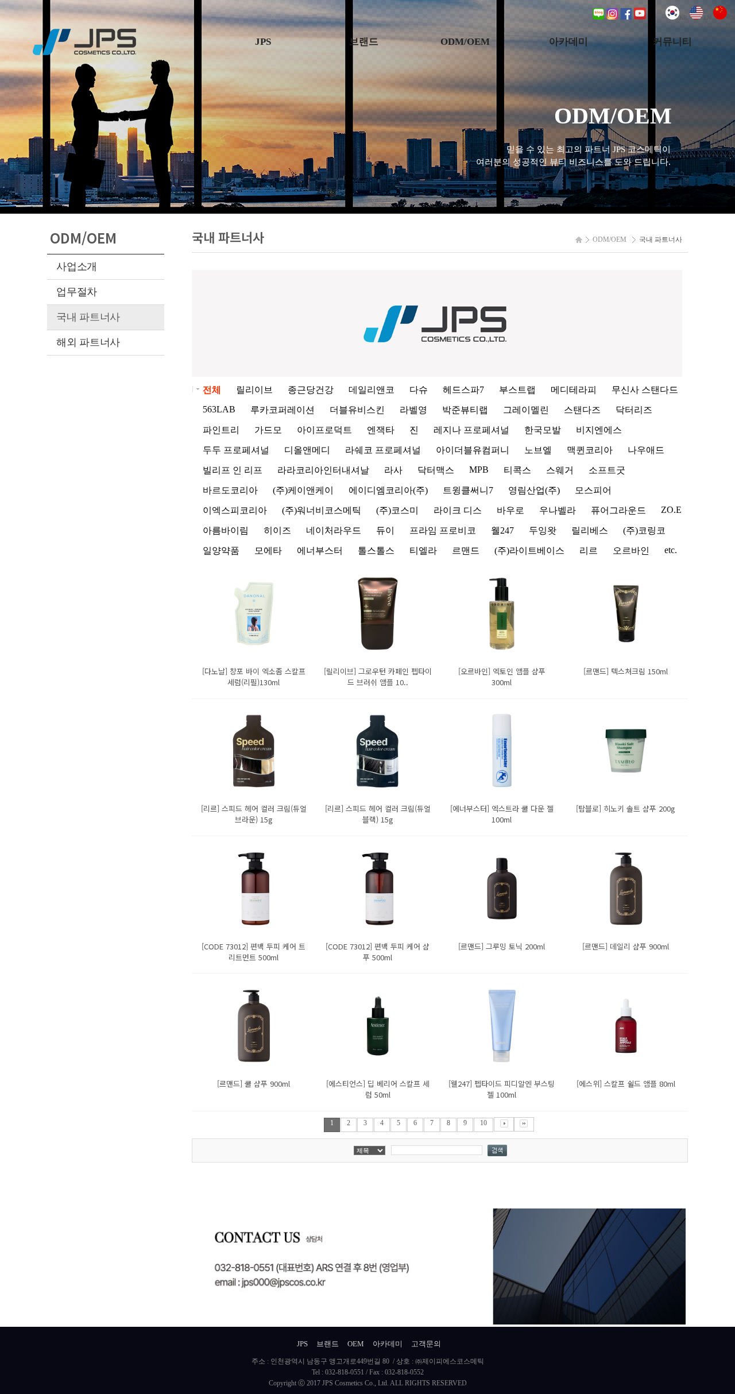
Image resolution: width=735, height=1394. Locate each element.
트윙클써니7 (468, 490)
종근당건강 (311, 390)
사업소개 (76, 266)
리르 (588, 550)
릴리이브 (254, 390)
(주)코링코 (644, 530)
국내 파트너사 (88, 317)
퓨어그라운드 (618, 510)
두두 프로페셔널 (236, 450)
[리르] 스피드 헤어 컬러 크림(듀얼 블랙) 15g (378, 814)
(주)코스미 (397, 510)
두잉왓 (542, 530)
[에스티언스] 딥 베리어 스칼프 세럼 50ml (378, 1089)
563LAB (219, 409)
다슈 (418, 390)
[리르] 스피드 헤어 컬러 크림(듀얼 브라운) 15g (254, 814)
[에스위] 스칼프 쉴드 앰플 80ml (626, 1083)
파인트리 (221, 430)
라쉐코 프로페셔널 (383, 450)
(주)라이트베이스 (529, 550)
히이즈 (277, 530)
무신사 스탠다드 (645, 390)
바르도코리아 (230, 490)
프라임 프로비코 (442, 530)
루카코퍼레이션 (282, 410)
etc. (670, 550)
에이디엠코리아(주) (388, 490)
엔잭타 (380, 430)
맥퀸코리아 (590, 450)
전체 (212, 390)
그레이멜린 (526, 410)
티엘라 (423, 550)
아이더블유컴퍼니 (472, 450)
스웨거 (560, 470)
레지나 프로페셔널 (471, 430)
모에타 (268, 550)
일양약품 (221, 550)
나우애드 (646, 450)
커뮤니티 (672, 41)
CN (731, 17)
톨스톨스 (376, 550)
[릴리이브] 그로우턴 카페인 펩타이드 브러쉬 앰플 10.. (378, 677)
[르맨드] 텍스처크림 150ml (625, 671)
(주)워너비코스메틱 (321, 510)
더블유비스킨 (357, 410)
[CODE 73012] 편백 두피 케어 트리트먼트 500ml (253, 952)
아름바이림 (226, 530)
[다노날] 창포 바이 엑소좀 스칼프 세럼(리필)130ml (253, 677)
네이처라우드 (333, 530)
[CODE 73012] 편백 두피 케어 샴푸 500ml (378, 952)
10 (483, 1123)
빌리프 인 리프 (232, 470)
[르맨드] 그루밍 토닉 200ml (501, 946)
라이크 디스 (458, 510)
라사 (393, 470)
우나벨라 (557, 510)
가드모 (268, 430)
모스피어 (593, 490)
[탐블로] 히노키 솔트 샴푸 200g (625, 808)
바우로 (510, 510)
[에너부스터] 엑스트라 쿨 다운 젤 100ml (502, 814)
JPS (263, 41)
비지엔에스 (599, 430)
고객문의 (426, 1343)
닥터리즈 (634, 410)
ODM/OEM (465, 41)
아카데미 (568, 41)
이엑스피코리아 (235, 510)
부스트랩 (517, 390)
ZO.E (671, 510)
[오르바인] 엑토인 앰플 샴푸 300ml (502, 677)
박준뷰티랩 (465, 410)
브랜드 (363, 41)
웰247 (502, 530)
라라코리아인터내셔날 (323, 470)
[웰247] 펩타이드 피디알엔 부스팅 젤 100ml (501, 1089)
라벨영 (413, 410)
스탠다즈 (582, 410)
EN (707, 17)
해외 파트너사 (88, 342)
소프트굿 (607, 470)
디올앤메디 (307, 450)
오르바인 (631, 550)
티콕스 (517, 470)
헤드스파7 (463, 390)
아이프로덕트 (324, 430)
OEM (355, 1343)
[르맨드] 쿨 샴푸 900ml (253, 1083)
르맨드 (465, 550)
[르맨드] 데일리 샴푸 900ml (625, 946)
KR (683, 17)
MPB (479, 469)
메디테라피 (574, 390)
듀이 (385, 530)
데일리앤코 (371, 390)
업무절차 (76, 292)
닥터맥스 (435, 470)
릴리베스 (589, 530)
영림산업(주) (534, 490)
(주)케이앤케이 (303, 490)
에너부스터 (320, 550)
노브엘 (538, 450)
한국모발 (542, 430)
